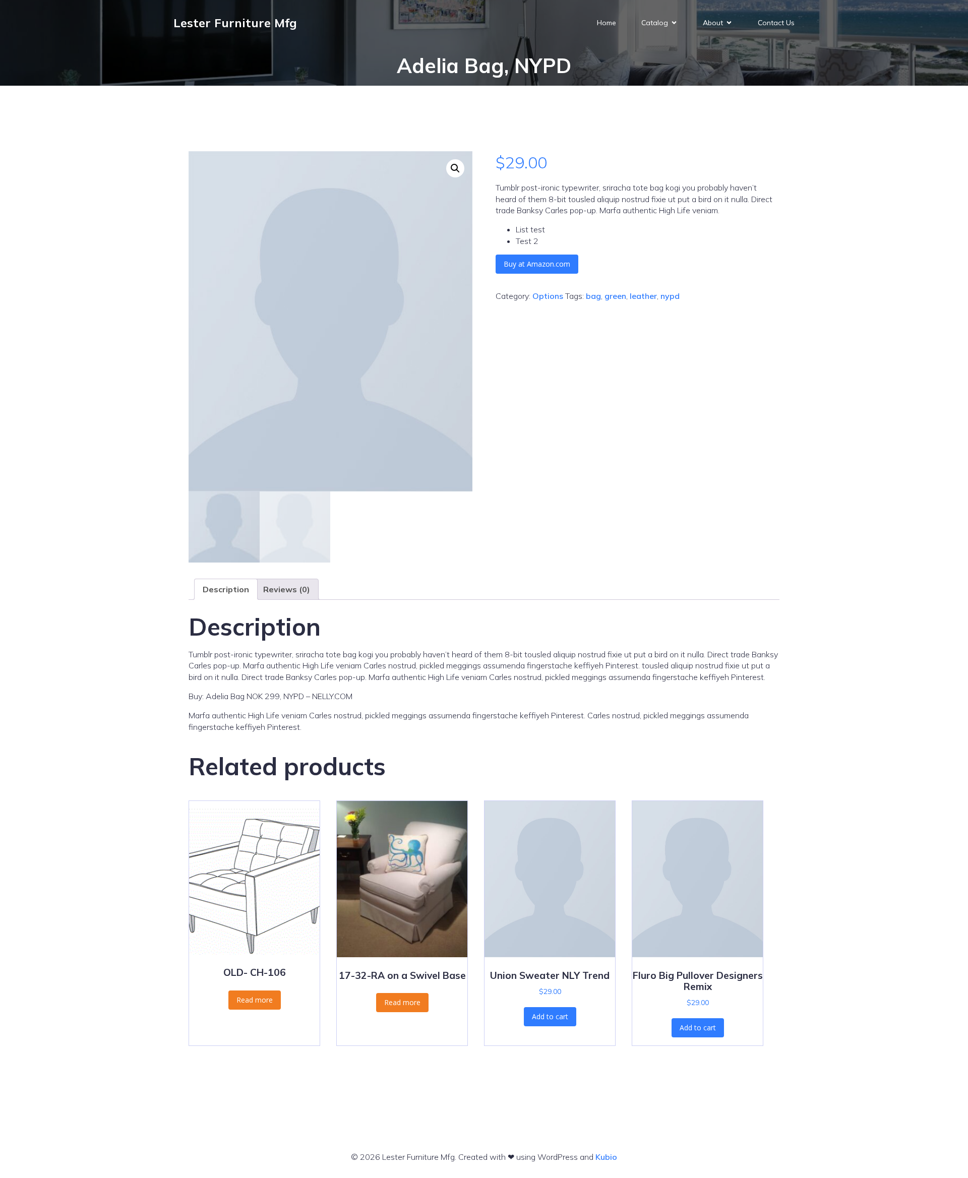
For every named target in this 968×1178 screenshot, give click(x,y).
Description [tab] (226, 589)
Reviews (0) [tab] (286, 589)
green (615, 296)
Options (547, 296)
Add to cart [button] (550, 1016)
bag (593, 296)
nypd (670, 296)
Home (606, 22)
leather (643, 296)
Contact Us (776, 22)
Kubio (606, 1157)
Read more (254, 1000)
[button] (455, 168)
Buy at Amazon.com (537, 264)
